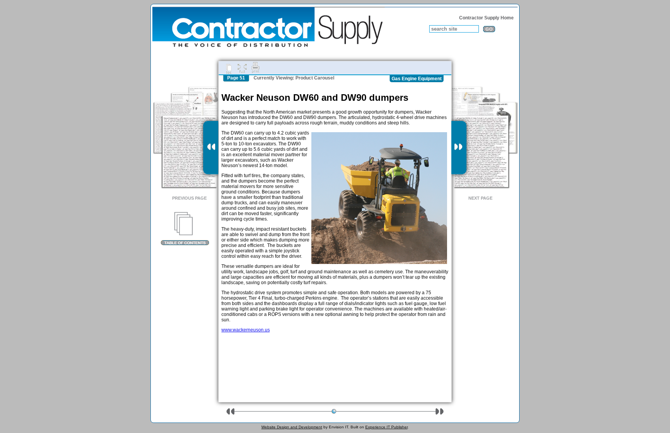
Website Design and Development (291, 427)
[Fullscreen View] (242, 68)
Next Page (480, 198)
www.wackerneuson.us (245, 330)
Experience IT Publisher (386, 427)
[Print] (255, 68)
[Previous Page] (210, 147)
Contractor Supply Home (486, 18)
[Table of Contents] (185, 228)
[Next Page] (458, 147)
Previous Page (189, 198)
